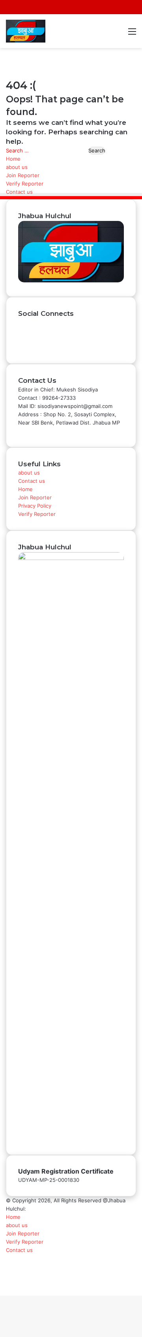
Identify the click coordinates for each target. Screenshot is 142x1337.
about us (17, 167)
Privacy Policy (34, 506)
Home (13, 159)
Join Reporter (22, 175)
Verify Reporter (24, 183)
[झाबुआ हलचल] (25, 31)
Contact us (19, 192)
